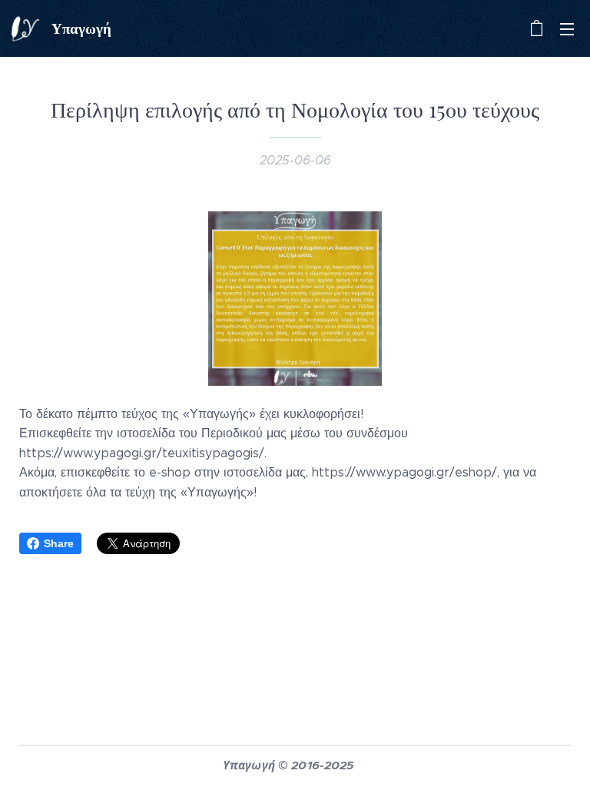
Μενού (567, 28)
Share (59, 543)
